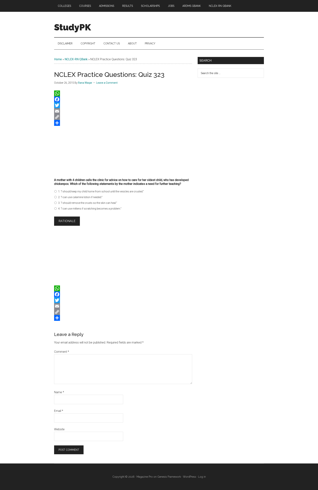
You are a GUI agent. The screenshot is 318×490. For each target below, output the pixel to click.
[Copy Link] (123, 117)
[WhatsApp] (123, 93)
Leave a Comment (107, 82)
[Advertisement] (123, 151)
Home (58, 59)
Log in (202, 476)
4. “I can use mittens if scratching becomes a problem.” (89, 208)
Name (59, 392)
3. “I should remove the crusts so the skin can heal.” (87, 202)
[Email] (123, 111)
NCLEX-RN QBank (76, 59)
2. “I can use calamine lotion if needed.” (80, 197)
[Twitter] (123, 105)
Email (58, 411)
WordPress (189, 476)
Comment (61, 351)
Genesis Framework (169, 476)
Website (59, 429)
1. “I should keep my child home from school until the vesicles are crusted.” (101, 191)
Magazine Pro (145, 476)
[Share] (123, 123)
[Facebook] (123, 99)
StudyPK (72, 27)
